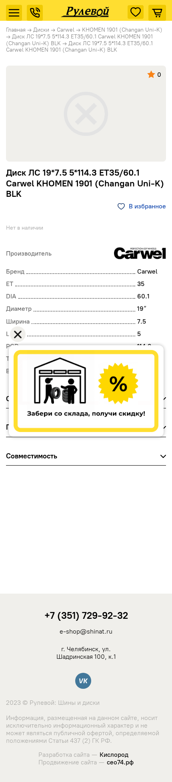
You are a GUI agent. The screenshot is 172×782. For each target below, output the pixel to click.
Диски (41, 29)
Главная (16, 29)
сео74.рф (120, 762)
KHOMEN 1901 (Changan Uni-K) (122, 29)
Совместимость (31, 456)
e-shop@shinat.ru (86, 631)
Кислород (114, 754)
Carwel (65, 29)
